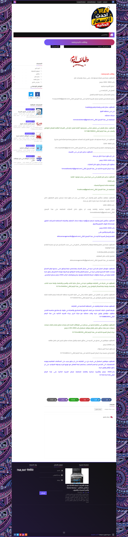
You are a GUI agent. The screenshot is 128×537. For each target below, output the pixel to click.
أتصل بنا (99, 2)
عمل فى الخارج (26, 82)
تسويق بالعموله (26, 71)
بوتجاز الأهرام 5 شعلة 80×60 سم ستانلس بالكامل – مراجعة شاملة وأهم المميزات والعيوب (78, 488)
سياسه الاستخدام (91, 2)
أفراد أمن (26, 68)
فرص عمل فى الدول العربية (26, 111)
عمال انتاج (26, 77)
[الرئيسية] (112, 34)
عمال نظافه (26, 79)
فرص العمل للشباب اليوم (27, 123)
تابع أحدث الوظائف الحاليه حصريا (25, 136)
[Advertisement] (45, 17)
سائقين (26, 74)
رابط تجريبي (104, 35)
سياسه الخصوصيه (81, 2)
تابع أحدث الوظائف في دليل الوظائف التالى (24, 159)
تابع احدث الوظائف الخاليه (27, 148)
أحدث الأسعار (94, 535)
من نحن (105, 2)
